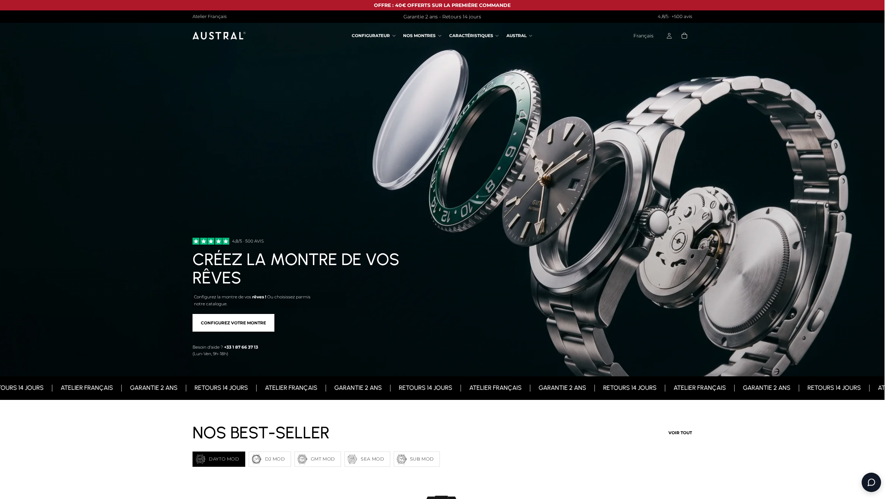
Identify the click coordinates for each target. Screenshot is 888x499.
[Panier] (684, 36)
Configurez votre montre (233, 322)
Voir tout (680, 432)
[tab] (219, 459)
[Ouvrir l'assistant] (871, 482)
